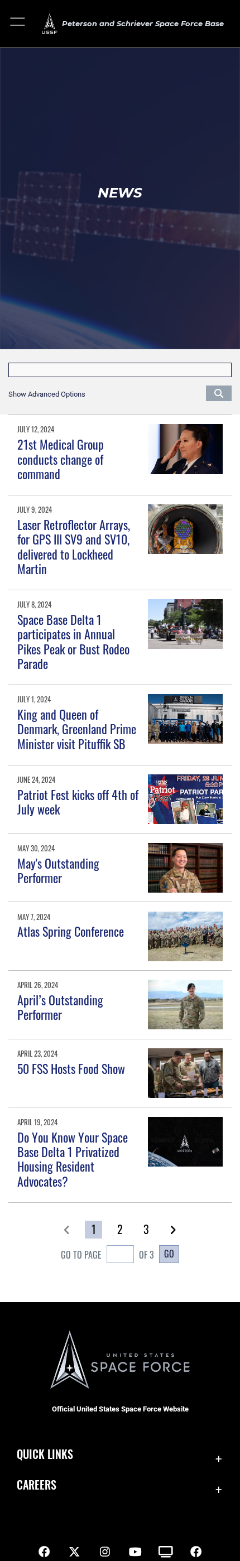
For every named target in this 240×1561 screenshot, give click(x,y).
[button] (18, 23)
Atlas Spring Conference (70, 931)
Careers (36, 1485)
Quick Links (45, 1454)
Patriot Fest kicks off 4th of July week (77, 802)
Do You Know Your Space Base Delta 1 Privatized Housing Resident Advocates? (72, 1159)
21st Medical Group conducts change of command (60, 459)
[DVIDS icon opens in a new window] (165, 1552)
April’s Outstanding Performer (60, 1007)
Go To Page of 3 (107, 1254)
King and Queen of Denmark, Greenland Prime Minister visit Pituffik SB (76, 729)
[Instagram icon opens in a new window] (105, 1552)
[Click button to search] (219, 393)
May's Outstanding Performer (58, 870)
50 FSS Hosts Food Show (71, 1068)
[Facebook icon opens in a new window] (44, 1552)
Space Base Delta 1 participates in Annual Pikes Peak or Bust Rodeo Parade (73, 641)
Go (169, 1253)
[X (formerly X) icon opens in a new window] (74, 1552)
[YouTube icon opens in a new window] (135, 1552)
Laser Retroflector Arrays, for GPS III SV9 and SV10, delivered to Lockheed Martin (73, 546)
